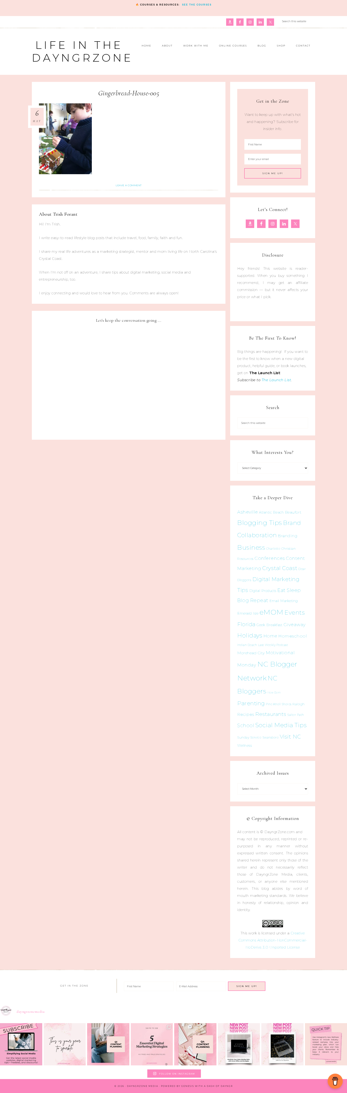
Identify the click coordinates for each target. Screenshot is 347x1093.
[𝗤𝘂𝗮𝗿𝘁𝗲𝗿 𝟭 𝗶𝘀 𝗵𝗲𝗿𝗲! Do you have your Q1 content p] (108, 1044)
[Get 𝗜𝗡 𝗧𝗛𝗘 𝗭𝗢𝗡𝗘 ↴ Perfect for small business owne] (21, 1044)
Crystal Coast (279, 568)
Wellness (244, 745)
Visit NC (290, 736)
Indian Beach (247, 645)
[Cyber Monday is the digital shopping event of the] (239, 1044)
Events (294, 612)
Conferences (269, 558)
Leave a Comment (129, 185)
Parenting (251, 703)
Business (251, 547)
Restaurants (270, 714)
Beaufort (293, 512)
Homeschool (292, 635)
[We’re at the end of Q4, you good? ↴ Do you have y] (195, 1044)
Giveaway (295, 624)
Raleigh (298, 704)
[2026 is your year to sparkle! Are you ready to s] (65, 1044)
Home (270, 636)
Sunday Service (249, 737)
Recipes (245, 714)
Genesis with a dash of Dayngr (207, 1086)
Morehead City (251, 653)
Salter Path (295, 715)
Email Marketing (283, 601)
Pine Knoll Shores (279, 704)
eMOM (272, 612)
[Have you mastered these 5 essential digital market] (152, 1044)
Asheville (247, 512)
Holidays (249, 635)
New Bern (274, 692)
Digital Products (262, 591)
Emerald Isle (247, 613)
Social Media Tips (281, 725)
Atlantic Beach (271, 512)
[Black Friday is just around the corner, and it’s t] (282, 1044)
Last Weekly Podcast (273, 645)
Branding (287, 535)
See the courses (197, 4)
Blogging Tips (259, 523)
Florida (246, 624)
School (245, 725)
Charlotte (273, 548)
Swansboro (270, 737)
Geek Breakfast (269, 625)
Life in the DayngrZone (82, 51)
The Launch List (276, 380)
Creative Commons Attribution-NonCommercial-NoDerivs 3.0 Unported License (272, 940)
